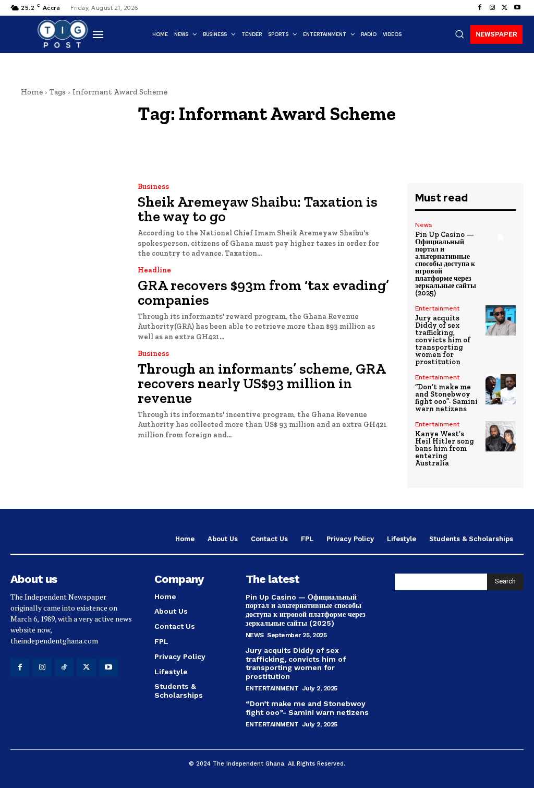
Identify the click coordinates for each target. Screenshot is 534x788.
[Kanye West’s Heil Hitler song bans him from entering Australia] (501, 436)
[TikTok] (64, 667)
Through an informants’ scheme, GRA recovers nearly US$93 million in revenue (262, 383)
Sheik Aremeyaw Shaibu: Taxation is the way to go (258, 209)
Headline (154, 270)
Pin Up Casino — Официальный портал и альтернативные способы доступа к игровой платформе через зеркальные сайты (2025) (445, 263)
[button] (459, 34)
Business (153, 186)
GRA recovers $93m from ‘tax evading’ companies (263, 292)
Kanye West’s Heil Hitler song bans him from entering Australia (444, 448)
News (423, 225)
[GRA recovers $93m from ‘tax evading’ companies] (67, 303)
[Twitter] (505, 8)
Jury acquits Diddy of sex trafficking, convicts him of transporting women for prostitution (442, 340)
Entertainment (437, 308)
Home (32, 92)
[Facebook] (480, 8)
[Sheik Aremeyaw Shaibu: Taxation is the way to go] (67, 219)
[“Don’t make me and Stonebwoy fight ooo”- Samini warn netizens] (501, 389)
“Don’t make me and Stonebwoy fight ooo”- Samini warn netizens (446, 398)
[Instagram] (492, 8)
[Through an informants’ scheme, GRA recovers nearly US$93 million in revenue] (67, 386)
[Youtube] (517, 8)
